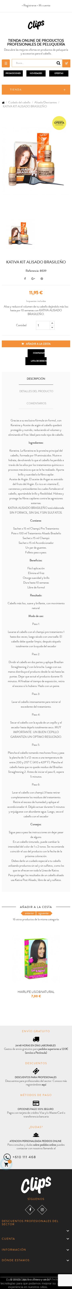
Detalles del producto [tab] (36, 391)
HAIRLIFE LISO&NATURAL (36, 992)
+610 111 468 (24, 1157)
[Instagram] (42, 1210)
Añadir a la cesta (38, 344)
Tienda (16, 89)
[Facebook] (30, 1210)
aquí (44, 1084)
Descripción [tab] (36, 379)
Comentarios (36, 403)
